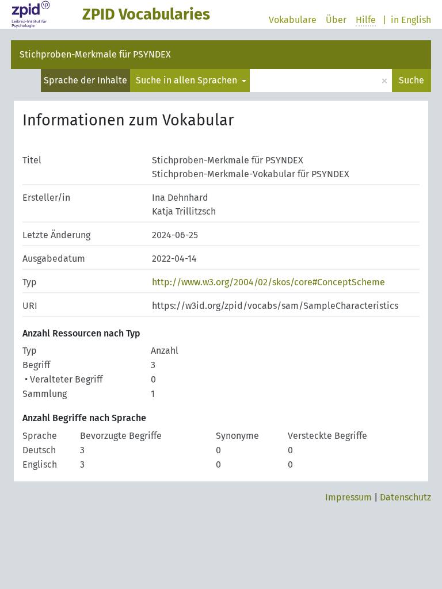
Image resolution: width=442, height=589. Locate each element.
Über (336, 19)
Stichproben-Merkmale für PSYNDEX (95, 54)
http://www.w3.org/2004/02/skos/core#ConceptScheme (268, 282)
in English (411, 19)
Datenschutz (405, 497)
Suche (411, 80)
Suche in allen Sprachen (187, 80)
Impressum (348, 497)
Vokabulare (293, 19)
